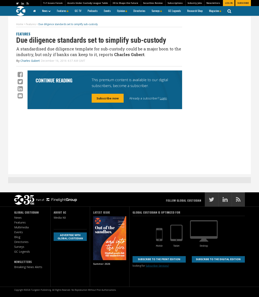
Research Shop (195, 11)
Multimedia (21, 227)
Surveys (156, 11)
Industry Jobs (195, 3)
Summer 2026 (101, 264)
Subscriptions (175, 3)
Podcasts (93, 11)
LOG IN (228, 3)
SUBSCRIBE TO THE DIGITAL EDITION (218, 259)
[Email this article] (20, 96)
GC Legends (174, 11)
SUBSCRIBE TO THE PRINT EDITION (159, 259)
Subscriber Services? (157, 265)
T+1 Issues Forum (53, 3)
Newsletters (213, 3)
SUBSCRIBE (243, 3)
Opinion (121, 11)
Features (62, 11)
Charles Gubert (30, 61)
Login (163, 98)
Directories (139, 11)
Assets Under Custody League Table (87, 3)
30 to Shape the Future (125, 3)
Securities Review (153, 3)
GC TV (78, 11)
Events (107, 11)
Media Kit (60, 217)
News (45, 11)
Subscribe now (108, 98)
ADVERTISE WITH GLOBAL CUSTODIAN (70, 236)
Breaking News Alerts (28, 267)
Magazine (214, 11)
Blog (17, 237)
